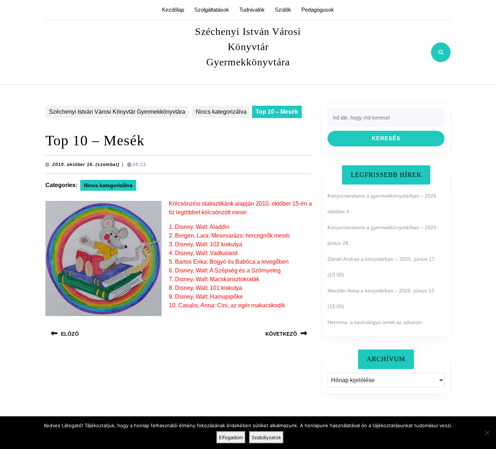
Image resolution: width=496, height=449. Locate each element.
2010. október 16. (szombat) (85, 164)
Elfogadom (231, 437)
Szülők (283, 10)
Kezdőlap (173, 10)
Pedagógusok (317, 10)
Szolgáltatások (211, 10)
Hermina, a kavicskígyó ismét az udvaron (375, 322)
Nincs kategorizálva (221, 112)
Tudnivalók (252, 10)
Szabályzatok (266, 437)
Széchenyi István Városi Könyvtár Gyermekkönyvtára (248, 47)
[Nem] (487, 432)
